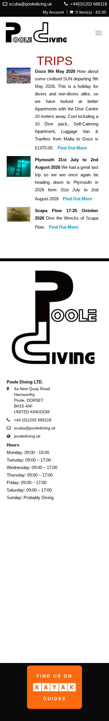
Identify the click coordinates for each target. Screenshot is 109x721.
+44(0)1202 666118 (88, 3)
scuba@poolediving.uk (30, 3)
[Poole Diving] (34, 31)
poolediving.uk (27, 436)
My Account (53, 12)
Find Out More (72, 147)
